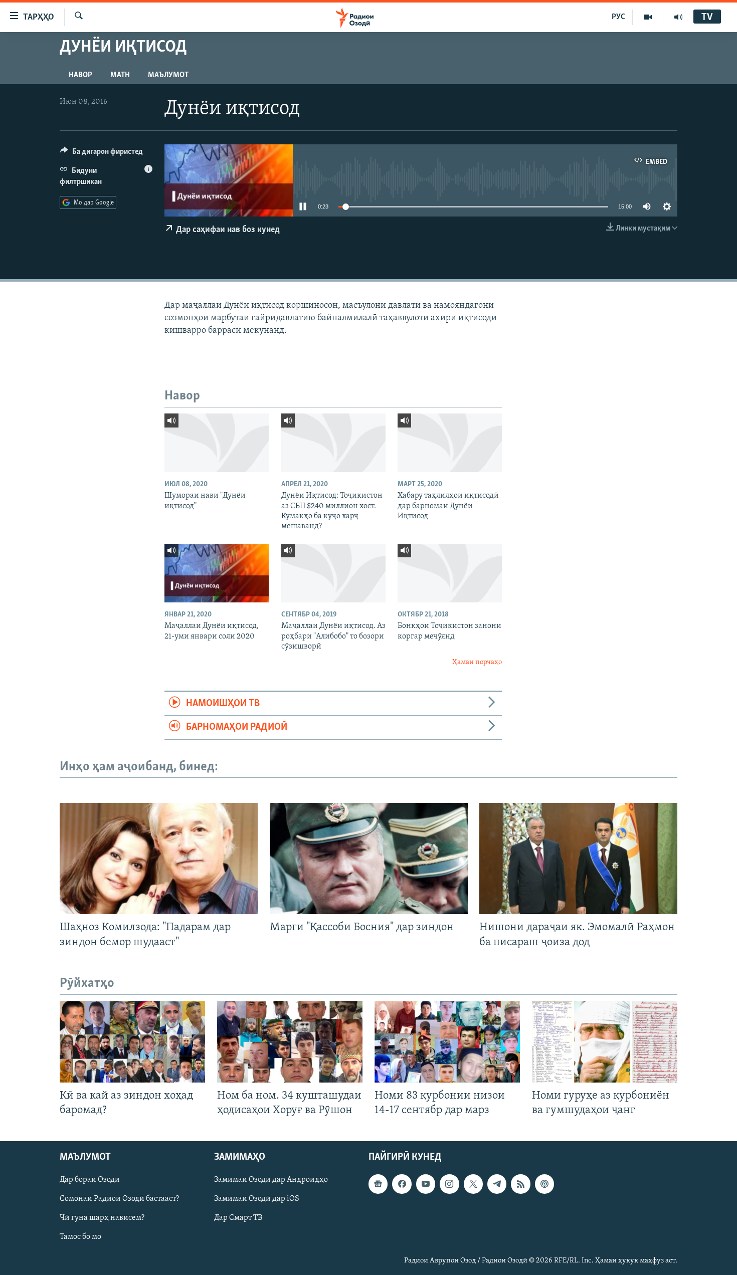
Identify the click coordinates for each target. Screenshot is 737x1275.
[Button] (101, 153)
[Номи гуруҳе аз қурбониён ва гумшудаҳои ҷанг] (604, 1042)
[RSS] (520, 1183)
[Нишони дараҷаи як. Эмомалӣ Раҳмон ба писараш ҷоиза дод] (578, 858)
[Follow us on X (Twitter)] (473, 1183)
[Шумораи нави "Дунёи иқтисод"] (216, 442)
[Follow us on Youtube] (425, 1183)
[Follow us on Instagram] (449, 1183)
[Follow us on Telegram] (496, 1183)
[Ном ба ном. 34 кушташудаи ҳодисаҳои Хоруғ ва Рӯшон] (289, 1042)
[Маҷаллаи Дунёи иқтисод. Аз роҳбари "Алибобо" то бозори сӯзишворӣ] (333, 573)
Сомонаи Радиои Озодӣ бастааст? (119, 1199)
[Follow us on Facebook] (401, 1183)
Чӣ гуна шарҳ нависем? (102, 1218)
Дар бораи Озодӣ (90, 1180)
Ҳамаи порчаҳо (477, 662)
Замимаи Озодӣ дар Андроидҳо (271, 1180)
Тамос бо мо (80, 1237)
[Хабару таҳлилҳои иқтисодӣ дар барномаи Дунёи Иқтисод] (450, 442)
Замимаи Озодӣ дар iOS (256, 1199)
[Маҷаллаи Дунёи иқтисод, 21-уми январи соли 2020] (216, 573)
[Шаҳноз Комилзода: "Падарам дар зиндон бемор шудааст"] (159, 858)
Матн (120, 75)
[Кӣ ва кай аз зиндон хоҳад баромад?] (132, 1042)
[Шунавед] (678, 17)
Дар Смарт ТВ (238, 1218)
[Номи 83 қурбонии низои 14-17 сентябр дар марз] (447, 1042)
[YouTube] (648, 17)
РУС (618, 17)
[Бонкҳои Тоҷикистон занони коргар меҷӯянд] (450, 573)
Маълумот (168, 75)
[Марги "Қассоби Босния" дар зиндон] (369, 858)
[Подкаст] (544, 1183)
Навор (80, 75)
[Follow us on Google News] (378, 1183)
